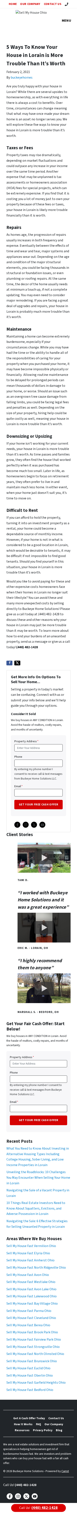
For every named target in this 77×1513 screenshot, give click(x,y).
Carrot (65, 1471)
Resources (22, 1430)
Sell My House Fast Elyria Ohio (28, 1253)
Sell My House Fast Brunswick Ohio (31, 1361)
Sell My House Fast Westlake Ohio (30, 1282)
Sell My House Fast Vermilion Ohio (31, 1246)
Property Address (26, 741)
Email (18, 786)
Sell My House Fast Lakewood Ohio (31, 1296)
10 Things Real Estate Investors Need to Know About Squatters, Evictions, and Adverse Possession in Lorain (35, 1208)
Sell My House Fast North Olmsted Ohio (35, 1354)
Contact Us (52, 4)
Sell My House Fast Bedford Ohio (29, 1390)
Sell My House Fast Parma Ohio (28, 1310)
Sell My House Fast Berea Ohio (28, 1325)
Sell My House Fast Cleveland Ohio (31, 1318)
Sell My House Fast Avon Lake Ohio (31, 1289)
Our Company (30, 4)
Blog (59, 1430)
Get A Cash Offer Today (29, 1418)
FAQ (38, 1424)
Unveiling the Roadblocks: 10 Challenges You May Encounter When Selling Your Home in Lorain (38, 1177)
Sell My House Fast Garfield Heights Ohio (36, 1382)
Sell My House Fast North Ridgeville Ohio (36, 1267)
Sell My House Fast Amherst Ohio (30, 1260)
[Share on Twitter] (17, 663)
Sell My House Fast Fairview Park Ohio (33, 1339)
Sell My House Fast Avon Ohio (27, 1275)
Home (13, 4)
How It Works (23, 1424)
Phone (18, 757)
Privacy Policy (42, 1430)
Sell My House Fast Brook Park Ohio (32, 1332)
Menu (66, 20)
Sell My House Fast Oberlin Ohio (29, 1375)
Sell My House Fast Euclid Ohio (28, 1368)
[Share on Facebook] (9, 663)
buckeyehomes (22, 77)
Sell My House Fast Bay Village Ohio (32, 1303)
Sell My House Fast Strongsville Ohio (33, 1346)
